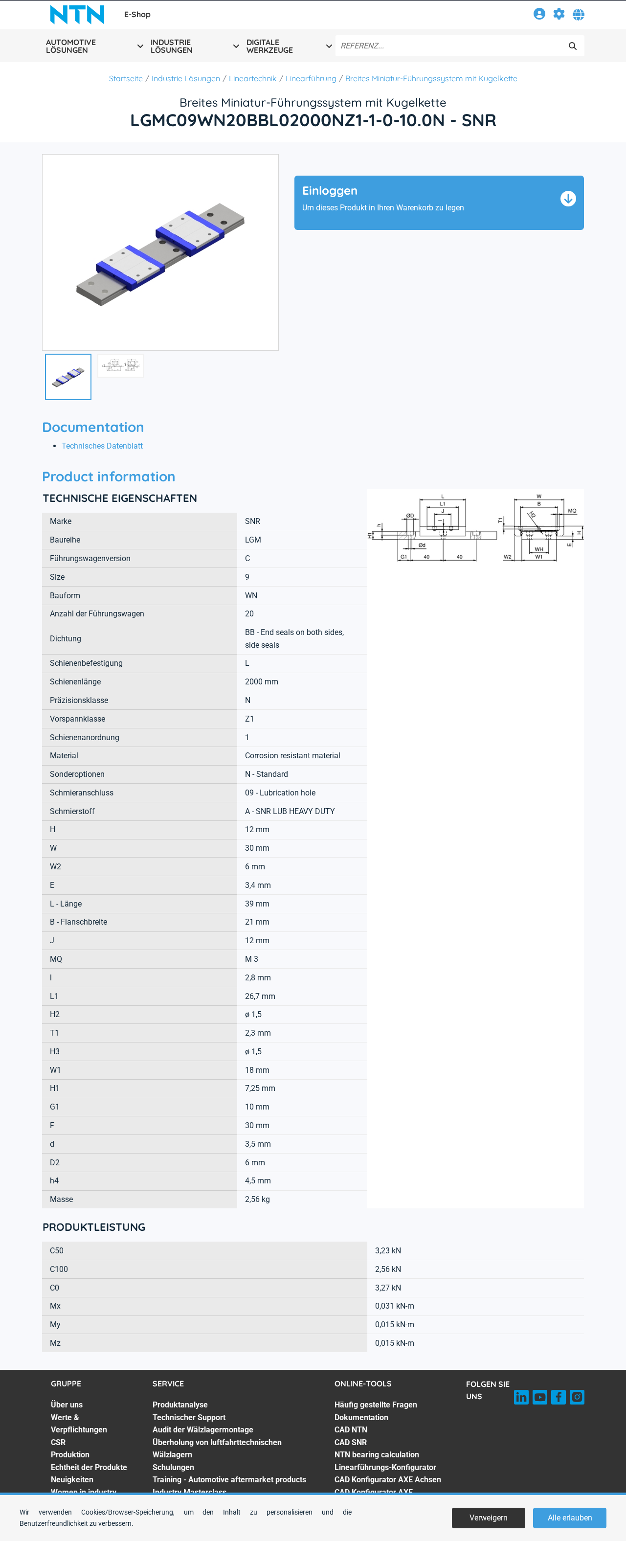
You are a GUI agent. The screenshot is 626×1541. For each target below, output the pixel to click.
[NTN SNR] (77, 14)
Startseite (126, 78)
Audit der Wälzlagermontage (203, 1429)
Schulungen (173, 1467)
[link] (539, 15)
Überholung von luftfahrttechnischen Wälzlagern (217, 1449)
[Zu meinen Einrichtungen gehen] (559, 15)
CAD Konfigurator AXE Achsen (388, 1479)
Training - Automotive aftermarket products (229, 1479)
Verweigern (489, 1517)
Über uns (67, 1404)
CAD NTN (351, 1429)
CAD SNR (351, 1442)
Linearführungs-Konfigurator (385, 1467)
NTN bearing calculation (377, 1454)
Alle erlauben (570, 1517)
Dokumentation (361, 1417)
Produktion (70, 1454)
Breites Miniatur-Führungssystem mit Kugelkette (431, 78)
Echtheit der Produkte (89, 1467)
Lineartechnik (253, 78)
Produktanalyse (180, 1404)
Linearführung (311, 78)
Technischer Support (189, 1417)
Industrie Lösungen (186, 78)
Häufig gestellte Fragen (376, 1404)
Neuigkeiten (72, 1479)
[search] (573, 46)
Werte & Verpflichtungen (79, 1424)
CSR (58, 1442)
